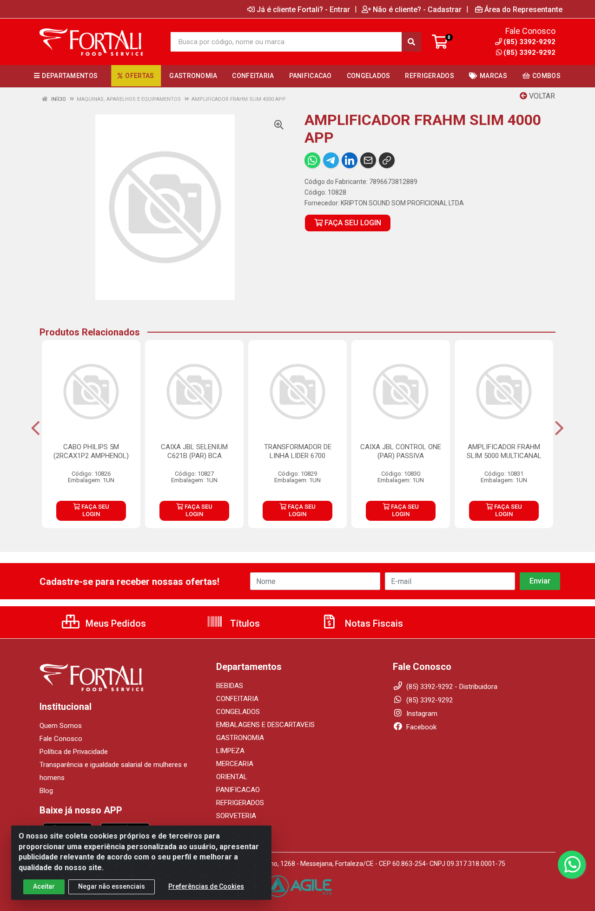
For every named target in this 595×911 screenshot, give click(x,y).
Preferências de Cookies (206, 886)
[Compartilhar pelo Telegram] (331, 160)
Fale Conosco (61, 738)
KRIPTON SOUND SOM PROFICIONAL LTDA (402, 203)
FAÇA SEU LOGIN (352, 222)
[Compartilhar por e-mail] (368, 160)
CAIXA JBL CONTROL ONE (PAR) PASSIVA (400, 451)
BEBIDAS (229, 686)
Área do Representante (523, 9)
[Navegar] (35, 428)
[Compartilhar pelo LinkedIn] (349, 160)
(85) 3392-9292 (529, 52)
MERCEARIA (234, 764)
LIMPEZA (230, 751)
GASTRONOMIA (240, 738)
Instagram (420, 713)
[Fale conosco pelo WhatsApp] (572, 864)
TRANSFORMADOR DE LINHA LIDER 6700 (297, 451)
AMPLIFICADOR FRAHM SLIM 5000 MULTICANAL (504, 451)
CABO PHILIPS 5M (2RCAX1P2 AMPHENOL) (91, 451)
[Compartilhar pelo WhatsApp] (312, 160)
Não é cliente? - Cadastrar (417, 9)
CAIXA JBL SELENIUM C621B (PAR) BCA (194, 451)
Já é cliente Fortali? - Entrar (303, 9)
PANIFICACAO (238, 790)
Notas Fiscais (373, 623)
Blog (46, 790)
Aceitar (44, 886)
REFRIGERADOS (240, 803)
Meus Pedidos (114, 623)
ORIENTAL (231, 777)
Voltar (541, 96)
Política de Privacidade (74, 751)
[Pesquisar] (411, 42)
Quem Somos (61, 725)
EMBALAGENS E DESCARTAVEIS (265, 725)
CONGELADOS (238, 712)
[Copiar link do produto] (387, 160)
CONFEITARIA (237, 699)
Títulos (244, 623)
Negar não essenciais (111, 886)
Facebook (420, 727)
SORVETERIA (236, 816)
